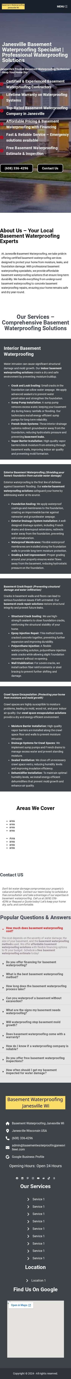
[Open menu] (66, 6)
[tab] (35, 941)
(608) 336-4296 (16, 168)
